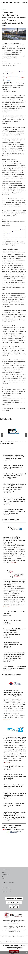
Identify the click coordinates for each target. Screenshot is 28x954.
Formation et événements (11, 674)
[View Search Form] (1, 3)
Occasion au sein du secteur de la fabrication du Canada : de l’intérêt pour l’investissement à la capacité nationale (14, 500)
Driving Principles (6, 874)
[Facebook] (10, 906)
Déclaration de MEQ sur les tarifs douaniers (13, 613)
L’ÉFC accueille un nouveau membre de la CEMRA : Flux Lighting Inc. (14, 667)
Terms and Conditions (7, 889)
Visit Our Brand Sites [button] (14, 903)
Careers (3, 878)
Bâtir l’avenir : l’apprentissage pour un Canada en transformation (14, 785)
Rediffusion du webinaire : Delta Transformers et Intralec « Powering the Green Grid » (14, 776)
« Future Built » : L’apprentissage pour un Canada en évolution (13, 804)
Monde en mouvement (10, 519)
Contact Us (4, 893)
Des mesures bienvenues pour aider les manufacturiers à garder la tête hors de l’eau (14, 582)
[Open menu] (26, 3)
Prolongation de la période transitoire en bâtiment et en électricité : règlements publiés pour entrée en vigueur (14, 539)
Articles (4, 9)
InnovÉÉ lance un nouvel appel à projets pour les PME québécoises (12, 644)
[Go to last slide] (2, 435)
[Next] (26, 435)
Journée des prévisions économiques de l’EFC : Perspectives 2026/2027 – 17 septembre (14, 795)
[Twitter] (14, 906)
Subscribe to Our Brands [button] (14, 898)
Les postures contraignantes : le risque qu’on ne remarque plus (13, 466)
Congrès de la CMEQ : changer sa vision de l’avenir (13, 767)
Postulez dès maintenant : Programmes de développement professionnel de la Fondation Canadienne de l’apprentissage (13, 693)
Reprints (4, 885)
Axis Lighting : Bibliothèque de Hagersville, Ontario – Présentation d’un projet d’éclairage (14, 511)
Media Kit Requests (6, 891)
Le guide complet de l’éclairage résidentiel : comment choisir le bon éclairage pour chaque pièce (14, 456)
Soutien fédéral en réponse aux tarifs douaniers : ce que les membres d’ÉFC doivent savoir (14, 475)
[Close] (27, 945)
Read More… (14, 562)
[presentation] (14, 431)
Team (3, 876)
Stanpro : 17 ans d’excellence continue (12, 621)
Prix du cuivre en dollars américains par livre (11, 826)
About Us (4, 872)
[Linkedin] (17, 906)
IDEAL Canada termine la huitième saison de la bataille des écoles (13, 443)
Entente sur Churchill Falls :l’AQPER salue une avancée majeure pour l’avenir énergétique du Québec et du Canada (14, 632)
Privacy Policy (5, 887)
